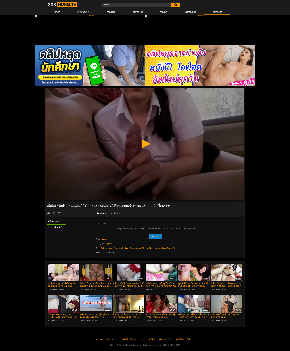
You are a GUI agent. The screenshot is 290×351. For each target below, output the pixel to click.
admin (103, 239)
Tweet (156, 236)
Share (116, 213)
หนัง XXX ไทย (138, 12)
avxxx (142, 339)
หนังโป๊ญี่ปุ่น (111, 12)
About (102, 213)
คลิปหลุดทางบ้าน (83, 12)
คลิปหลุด (116, 248)
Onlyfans (217, 12)
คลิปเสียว (124, 248)
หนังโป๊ (141, 248)
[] (175, 5)
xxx (110, 248)
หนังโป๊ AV (163, 12)
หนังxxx (135, 248)
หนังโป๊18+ (151, 339)
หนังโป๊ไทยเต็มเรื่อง (129, 339)
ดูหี (130, 248)
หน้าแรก (57, 12)
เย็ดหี (174, 248)
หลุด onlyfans (160, 248)
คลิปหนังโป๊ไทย (190, 12)
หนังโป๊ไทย (149, 248)
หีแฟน (169, 248)
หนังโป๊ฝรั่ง (180, 339)
